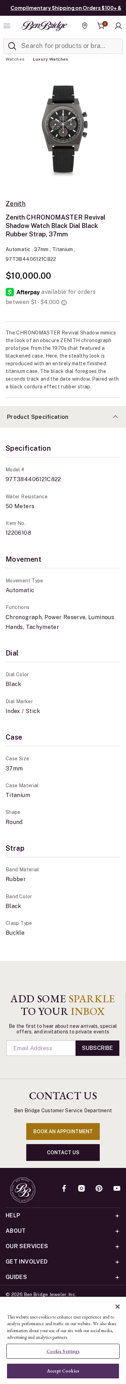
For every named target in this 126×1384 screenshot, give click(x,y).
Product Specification (38, 417)
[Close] (117, 1306)
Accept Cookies (63, 1371)
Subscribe (97, 1048)
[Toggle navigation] (7, 26)
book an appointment (63, 1131)
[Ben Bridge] (44, 26)
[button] (118, 26)
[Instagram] (81, 1188)
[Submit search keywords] (12, 46)
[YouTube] (116, 1188)
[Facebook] (64, 1188)
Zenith (16, 203)
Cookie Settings (63, 1351)
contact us (63, 1152)
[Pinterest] (99, 1188)
